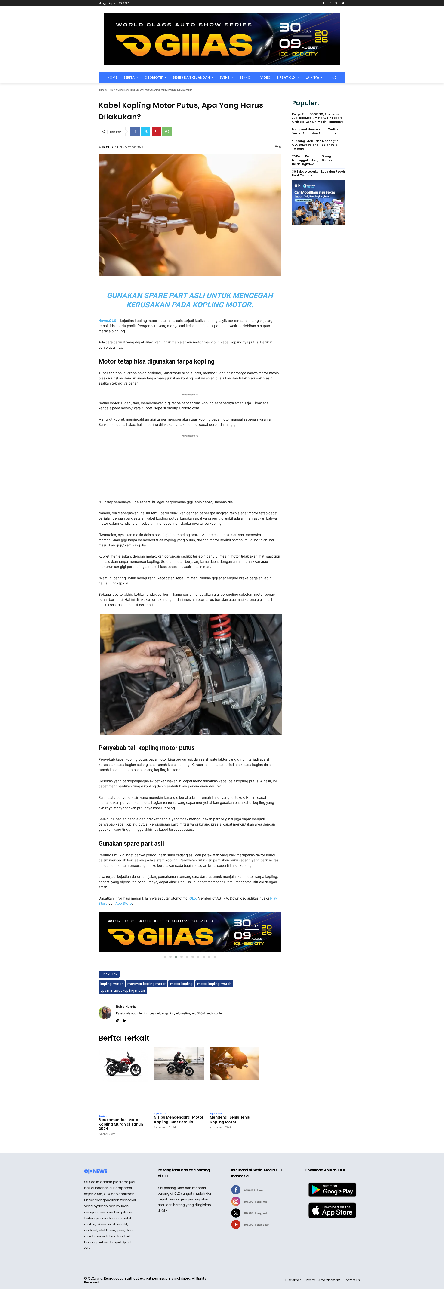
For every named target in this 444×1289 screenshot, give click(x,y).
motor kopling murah (214, 983)
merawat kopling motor (146, 983)
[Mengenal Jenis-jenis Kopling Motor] (234, 1078)
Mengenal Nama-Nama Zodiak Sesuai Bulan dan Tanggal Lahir (315, 131)
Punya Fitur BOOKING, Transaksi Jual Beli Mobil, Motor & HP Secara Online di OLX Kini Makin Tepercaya (318, 118)
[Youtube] (342, 3)
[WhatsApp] (167, 131)
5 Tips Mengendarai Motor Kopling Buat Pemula (179, 1119)
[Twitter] (336, 3)
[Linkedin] (124, 1020)
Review (103, 1116)
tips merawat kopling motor (122, 990)
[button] (334, 77)
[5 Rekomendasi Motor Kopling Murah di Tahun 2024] (123, 1079)
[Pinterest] (156, 131)
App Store (123, 903)
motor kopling (181, 983)
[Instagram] (330, 3)
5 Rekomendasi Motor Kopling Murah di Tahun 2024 (121, 1124)
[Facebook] (323, 3)
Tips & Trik (106, 90)
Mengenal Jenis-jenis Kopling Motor (230, 1119)
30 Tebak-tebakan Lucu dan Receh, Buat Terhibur (318, 173)
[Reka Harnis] (105, 1012)
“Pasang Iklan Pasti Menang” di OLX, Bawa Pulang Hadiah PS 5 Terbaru (315, 145)
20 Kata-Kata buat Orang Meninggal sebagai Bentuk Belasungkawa (312, 160)
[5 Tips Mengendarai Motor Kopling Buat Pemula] (179, 1078)
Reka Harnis (110, 146)
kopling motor (111, 983)
